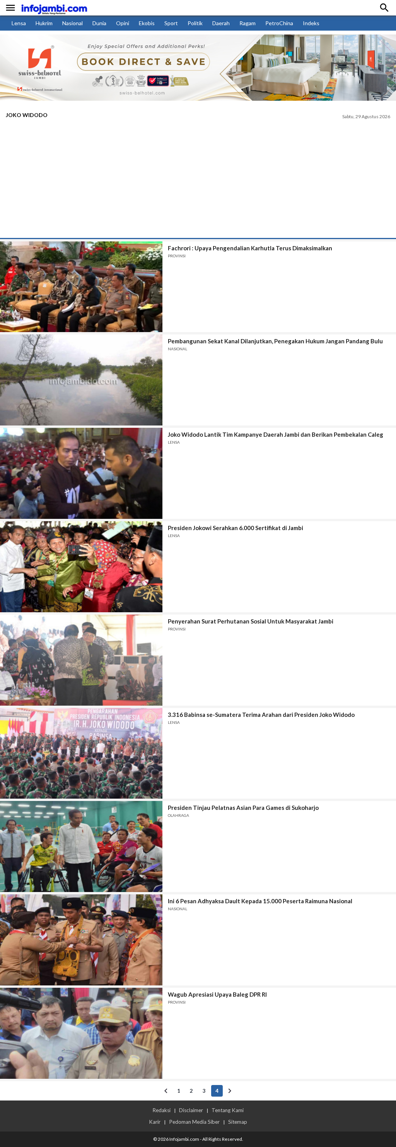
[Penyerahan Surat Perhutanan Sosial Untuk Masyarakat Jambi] (81, 660)
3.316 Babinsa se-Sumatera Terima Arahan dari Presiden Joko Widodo (261, 714)
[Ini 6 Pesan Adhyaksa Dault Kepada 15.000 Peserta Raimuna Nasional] (81, 939)
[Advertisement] (198, 180)
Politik (195, 23)
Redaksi (161, 1110)
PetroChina (279, 23)
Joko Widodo (27, 115)
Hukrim (44, 23)
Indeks (311, 23)
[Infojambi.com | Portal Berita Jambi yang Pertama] (54, 8)
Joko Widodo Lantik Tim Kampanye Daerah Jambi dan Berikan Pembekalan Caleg (275, 434)
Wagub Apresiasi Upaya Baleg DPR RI (217, 994)
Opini (122, 23)
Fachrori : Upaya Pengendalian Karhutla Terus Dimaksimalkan (250, 248)
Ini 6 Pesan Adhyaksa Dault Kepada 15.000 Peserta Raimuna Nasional (260, 900)
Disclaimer (191, 1110)
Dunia (99, 23)
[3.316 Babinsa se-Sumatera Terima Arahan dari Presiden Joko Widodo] (81, 753)
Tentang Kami (228, 1110)
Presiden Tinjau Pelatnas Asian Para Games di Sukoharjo (243, 807)
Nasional (72, 23)
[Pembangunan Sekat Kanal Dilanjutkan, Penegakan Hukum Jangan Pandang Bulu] (81, 379)
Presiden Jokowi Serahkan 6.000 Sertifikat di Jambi (235, 527)
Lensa (19, 23)
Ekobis (147, 23)
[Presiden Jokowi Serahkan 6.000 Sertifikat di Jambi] (81, 566)
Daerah (221, 23)
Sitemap (237, 1122)
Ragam (247, 23)
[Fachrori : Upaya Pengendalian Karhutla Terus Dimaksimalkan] (81, 286)
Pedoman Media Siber (194, 1122)
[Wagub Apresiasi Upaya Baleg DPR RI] (81, 1033)
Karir (154, 1122)
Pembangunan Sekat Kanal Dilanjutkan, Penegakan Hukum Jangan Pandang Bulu (275, 341)
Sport (171, 23)
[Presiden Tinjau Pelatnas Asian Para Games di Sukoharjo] (81, 846)
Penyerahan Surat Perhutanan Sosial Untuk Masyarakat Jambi (250, 621)
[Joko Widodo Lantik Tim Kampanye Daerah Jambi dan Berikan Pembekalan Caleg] (81, 473)
